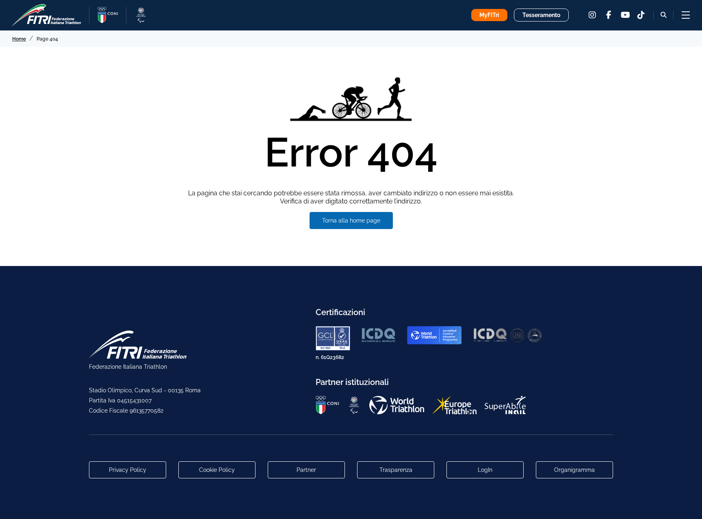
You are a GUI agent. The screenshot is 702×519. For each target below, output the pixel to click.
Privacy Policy (127, 470)
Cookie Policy (217, 470)
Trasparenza (395, 470)
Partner (306, 470)
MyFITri (489, 15)
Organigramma (574, 470)
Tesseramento (541, 15)
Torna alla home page (351, 220)
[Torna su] (688, 505)
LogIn (485, 470)
